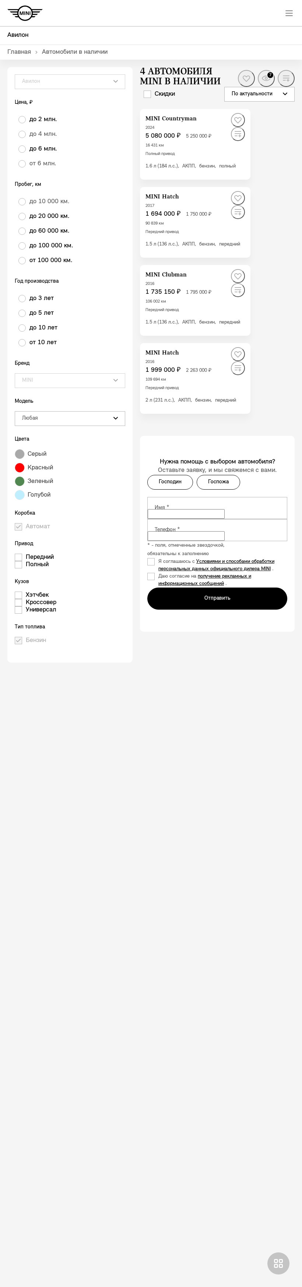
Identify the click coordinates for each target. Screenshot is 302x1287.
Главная (19, 52)
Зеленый (40, 481)
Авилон (17, 35)
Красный (40, 468)
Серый (37, 454)
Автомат (38, 526)
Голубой (39, 495)
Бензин (36, 640)
